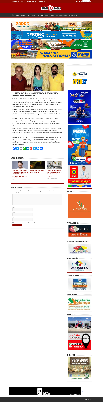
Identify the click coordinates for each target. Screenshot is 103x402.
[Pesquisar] (91, 1)
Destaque (23, 15)
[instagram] (81, 1)
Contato (34, 1)
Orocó (36, 98)
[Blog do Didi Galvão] (51, 8)
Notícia (17, 15)
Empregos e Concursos (61, 15)
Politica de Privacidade (26, 1)
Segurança (40, 15)
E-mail (14, 212)
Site (13, 217)
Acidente (52, 15)
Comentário (15, 193)
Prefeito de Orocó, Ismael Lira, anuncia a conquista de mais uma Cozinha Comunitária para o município (54, 173)
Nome (14, 207)
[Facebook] (76, 1)
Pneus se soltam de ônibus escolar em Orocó (37, 171)
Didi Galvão (16, 98)
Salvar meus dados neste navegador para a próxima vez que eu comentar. (31, 222)
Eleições (34, 15)
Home (13, 15)
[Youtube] (79, 1)
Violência (46, 15)
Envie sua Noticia (15, 1)
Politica (28, 15)
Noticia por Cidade (73, 15)
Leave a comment (43, 98)
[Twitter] (78, 1)
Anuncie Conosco (41, 1)
